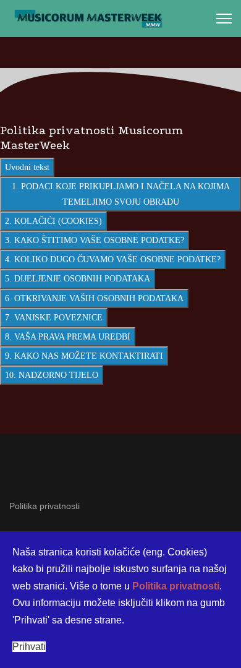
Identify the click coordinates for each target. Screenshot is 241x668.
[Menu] (224, 18)
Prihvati (29, 646)
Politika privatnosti (44, 506)
